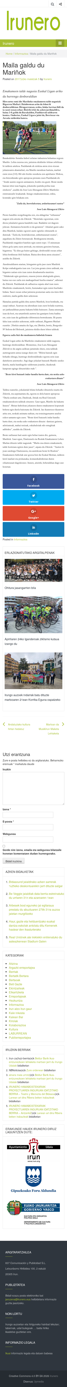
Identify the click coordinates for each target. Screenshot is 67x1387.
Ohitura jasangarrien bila (20, 588)
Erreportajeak (17, 996)
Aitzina (13, 964)
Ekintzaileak (16, 988)
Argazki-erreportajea (22, 967)
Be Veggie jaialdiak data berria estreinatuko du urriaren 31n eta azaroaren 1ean (36, 896)
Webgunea (9, 834)
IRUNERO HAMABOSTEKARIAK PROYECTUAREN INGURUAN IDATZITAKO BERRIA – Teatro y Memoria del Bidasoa (33, 1090)
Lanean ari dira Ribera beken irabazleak (31, 1097)
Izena (7, 809)
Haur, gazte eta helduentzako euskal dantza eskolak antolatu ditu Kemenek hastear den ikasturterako (33, 925)
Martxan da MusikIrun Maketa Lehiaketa (49, 729)
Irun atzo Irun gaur (20, 1009)
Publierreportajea (20, 1037)
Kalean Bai (16, 1017)
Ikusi (8, 1353)
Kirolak (13, 1021)
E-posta (8, 821)
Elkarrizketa (16, 992)
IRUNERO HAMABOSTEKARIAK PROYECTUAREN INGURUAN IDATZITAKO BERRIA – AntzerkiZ (33, 1109)
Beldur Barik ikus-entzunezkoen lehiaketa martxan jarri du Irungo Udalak (35, 1061)
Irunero (8, 43)
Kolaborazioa (17, 1025)
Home (9, 53)
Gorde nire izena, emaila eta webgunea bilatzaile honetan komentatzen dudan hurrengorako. (32, 851)
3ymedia (39, 1381)
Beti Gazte (15, 984)
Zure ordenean (34, 1070)
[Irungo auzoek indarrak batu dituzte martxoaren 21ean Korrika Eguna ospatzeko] (33, 670)
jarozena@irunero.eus (18, 1299)
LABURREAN (18, 1033)
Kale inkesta (17, 1013)
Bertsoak (14, 980)
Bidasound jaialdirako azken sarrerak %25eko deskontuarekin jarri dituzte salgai (36, 884)
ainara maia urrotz (19, 1075)
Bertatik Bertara (19, 976)
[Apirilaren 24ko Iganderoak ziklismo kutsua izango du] (33, 614)
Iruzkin (7, 769)
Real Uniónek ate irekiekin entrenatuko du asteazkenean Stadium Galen (35, 939)
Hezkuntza (16, 1000)
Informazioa (21, 53)
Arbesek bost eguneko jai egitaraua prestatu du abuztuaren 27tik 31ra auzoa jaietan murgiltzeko (34, 909)
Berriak (13, 972)
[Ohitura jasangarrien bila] (33, 570)
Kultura (13, 1029)
